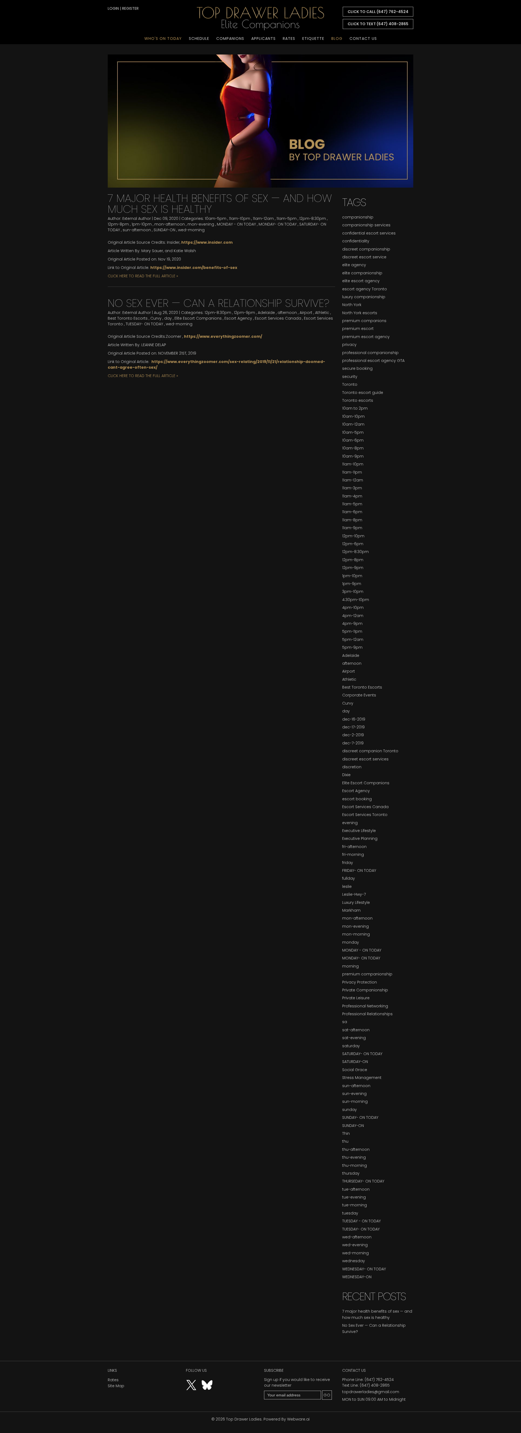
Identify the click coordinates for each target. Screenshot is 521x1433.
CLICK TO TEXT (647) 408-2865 (378, 24)
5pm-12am (352, 639)
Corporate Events (359, 695)
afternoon (287, 312)
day (168, 318)
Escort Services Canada (278, 318)
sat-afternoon (356, 1030)
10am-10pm (353, 416)
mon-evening (201, 224)
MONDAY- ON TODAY (278, 224)
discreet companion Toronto (370, 751)
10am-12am (353, 424)
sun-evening (354, 1093)
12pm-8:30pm (312, 218)
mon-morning (356, 934)
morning (350, 966)
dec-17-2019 (353, 727)
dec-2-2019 (353, 735)
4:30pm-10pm (355, 599)
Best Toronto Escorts (128, 318)
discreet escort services (365, 759)
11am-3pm (352, 488)
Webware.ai (298, 1419)
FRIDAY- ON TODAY (359, 870)
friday (347, 862)
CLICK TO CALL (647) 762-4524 (378, 11)
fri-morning (353, 854)
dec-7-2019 (353, 743)
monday (350, 942)
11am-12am (263, 218)
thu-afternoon (356, 1149)
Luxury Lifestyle (356, 902)
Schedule (199, 38)
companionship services (366, 225)
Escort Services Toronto (364, 814)
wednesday (353, 1261)
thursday (351, 1173)
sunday (349, 1109)
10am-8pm (353, 448)
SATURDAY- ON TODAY (362, 1053)
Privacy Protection (359, 982)
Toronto (349, 384)
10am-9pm (353, 456)
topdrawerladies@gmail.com (370, 1392)
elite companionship (362, 273)
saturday (351, 1046)
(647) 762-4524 (379, 1379)
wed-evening (355, 1245)
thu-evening (354, 1157)
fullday (348, 878)
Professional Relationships (367, 1014)
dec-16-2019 (353, 719)
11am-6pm (352, 512)
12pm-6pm (352, 544)
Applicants (263, 38)
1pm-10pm (142, 224)
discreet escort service (364, 257)
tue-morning (354, 1205)
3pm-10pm (352, 591)
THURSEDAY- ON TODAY (363, 1181)
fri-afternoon (354, 846)
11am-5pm (287, 218)
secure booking (357, 368)
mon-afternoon (169, 224)
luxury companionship (363, 297)
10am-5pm (215, 218)
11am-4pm (352, 496)
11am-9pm (352, 528)
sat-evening (354, 1037)
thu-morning (354, 1165)
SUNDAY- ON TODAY (360, 1117)
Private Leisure (356, 998)
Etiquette (313, 38)
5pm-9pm (352, 647)
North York (351, 304)
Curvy (155, 318)
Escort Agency (238, 318)
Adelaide (266, 312)
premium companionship (367, 974)
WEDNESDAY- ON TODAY (364, 1269)
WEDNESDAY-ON (356, 1277)
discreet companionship (366, 249)
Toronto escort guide (362, 392)
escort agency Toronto (364, 289)
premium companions (364, 320)
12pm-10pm (353, 536)
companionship (357, 217)
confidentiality (355, 241)
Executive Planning (359, 838)
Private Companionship (365, 990)
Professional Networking (365, 1006)
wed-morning (191, 230)
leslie (347, 886)
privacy (349, 344)
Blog (336, 38)
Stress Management (362, 1077)
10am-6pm (353, 440)
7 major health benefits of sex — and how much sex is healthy (220, 204)
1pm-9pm (351, 583)
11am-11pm (352, 472)
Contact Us (363, 38)
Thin (346, 1133)
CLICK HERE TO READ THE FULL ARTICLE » (143, 276)
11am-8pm (352, 520)
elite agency (354, 265)
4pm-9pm (352, 623)
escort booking (357, 799)
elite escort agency (361, 281)
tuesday (350, 1213)
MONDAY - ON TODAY (236, 224)
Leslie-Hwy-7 (354, 894)
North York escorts (359, 313)
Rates (289, 38)
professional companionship (370, 352)
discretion (351, 767)
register (130, 8)
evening (350, 822)
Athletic (322, 312)
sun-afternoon (137, 230)
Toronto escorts (357, 400)
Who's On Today (163, 38)
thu (345, 1141)
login (113, 8)
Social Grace (354, 1069)
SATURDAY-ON (355, 1061)
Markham (351, 910)
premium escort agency (366, 336)
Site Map (116, 1386)
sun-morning (355, 1101)
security (349, 376)
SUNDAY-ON (164, 230)
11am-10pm (239, 218)
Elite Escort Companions (198, 318)
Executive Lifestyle (359, 830)
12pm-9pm (244, 312)
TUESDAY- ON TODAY (144, 324)
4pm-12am (352, 615)
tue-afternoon (356, 1189)
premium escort (358, 328)
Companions (230, 38)
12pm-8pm (118, 224)
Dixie (346, 774)
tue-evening (354, 1197)
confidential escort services (369, 233)
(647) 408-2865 (375, 1385)
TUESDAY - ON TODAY (361, 1221)
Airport (306, 312)
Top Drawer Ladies (244, 1419)
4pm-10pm (353, 607)
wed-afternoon (356, 1237)
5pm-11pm (352, 631)
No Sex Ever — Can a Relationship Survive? (218, 303)
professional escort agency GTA (373, 360)
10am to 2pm (355, 408)
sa (344, 1021)
